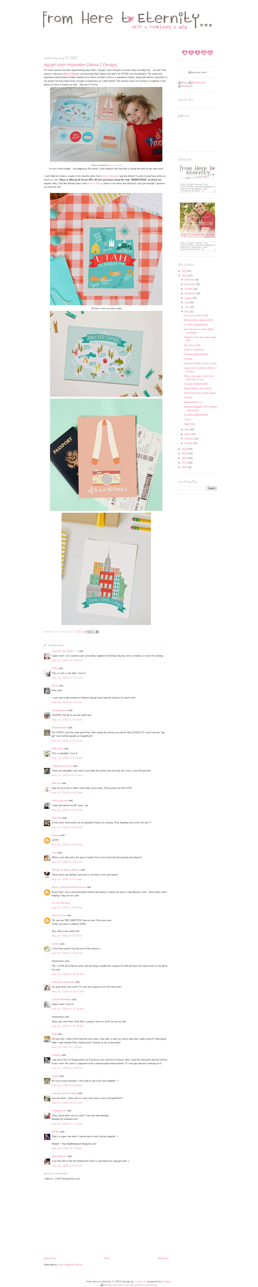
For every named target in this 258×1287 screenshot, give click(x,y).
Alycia (55, 685)
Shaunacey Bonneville (63, 982)
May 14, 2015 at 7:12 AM (67, 1123)
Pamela (55, 835)
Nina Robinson (59, 1156)
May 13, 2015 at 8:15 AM (67, 740)
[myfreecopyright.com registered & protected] (129, 1285)
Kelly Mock (57, 748)
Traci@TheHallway (61, 999)
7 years (187, 419)
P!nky (55, 668)
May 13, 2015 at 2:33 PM (67, 1068)
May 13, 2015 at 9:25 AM (67, 907)
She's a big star (60, 800)
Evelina (55, 943)
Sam (54, 1034)
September (190, 293)
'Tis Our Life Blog (60, 903)
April (187, 429)
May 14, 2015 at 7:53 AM (67, 1148)
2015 (184, 275)
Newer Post (50, 1258)
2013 (184, 453)
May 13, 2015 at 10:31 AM (68, 991)
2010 (184, 467)
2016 (184, 271)
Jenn (54, 852)
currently (188, 358)
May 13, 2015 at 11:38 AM (68, 1026)
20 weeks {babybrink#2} (196, 354)
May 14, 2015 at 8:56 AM (67, 1165)
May (187, 311)
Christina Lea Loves (62, 766)
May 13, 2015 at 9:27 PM (67, 1102)
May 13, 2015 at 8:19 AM (67, 758)
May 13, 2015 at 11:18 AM (68, 1008)
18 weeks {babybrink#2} (196, 414)
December (190, 279)
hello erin (56, 783)
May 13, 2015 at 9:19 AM (67, 879)
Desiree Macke (59, 727)
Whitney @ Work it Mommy (66, 869)
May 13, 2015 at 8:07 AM (67, 719)
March (188, 434)
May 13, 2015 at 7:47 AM (67, 677)
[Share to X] (94, 632)
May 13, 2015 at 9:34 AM (67, 935)
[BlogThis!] (90, 632)
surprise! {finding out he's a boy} (200, 363)
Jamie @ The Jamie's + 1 (65, 651)
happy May (189, 424)
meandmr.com (59, 1110)
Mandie (55, 1131)
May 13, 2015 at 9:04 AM (67, 844)
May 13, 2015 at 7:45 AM (67, 660)
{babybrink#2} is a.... (194, 402)
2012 (184, 458)
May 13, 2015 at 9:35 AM (67, 953)
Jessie (55, 1076)
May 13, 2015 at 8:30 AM (67, 827)
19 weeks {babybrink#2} (196, 384)
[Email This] (87, 632)
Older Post (163, 1258)
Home (107, 1258)
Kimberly (56, 1055)
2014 (184, 449)
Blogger (166, 1281)
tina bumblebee (59, 710)
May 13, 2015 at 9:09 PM (67, 1085)
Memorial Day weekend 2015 (198, 320)
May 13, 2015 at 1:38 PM (67, 1047)
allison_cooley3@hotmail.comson (69, 887)
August (189, 298)
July (187, 302)
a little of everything (194, 349)
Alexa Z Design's (110, 176)
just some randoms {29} (196, 315)
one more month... (193, 345)
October (189, 289)
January (189, 443)
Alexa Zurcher (59, 915)
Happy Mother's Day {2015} (197, 388)
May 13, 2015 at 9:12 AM (67, 862)
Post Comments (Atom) (70, 1264)
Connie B (140, 1281)
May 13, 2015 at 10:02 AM (68, 974)
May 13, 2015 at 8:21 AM (67, 775)
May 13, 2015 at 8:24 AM (67, 810)
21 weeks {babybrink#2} (196, 324)
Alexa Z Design (116, 165)
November (190, 284)
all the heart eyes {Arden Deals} (200, 393)
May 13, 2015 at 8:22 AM (67, 792)
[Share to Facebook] (97, 632)
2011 (184, 462)
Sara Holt (56, 818)
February (189, 438)
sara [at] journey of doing (64, 1093)
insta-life (188, 397)
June (187, 307)
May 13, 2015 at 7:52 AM (67, 702)
